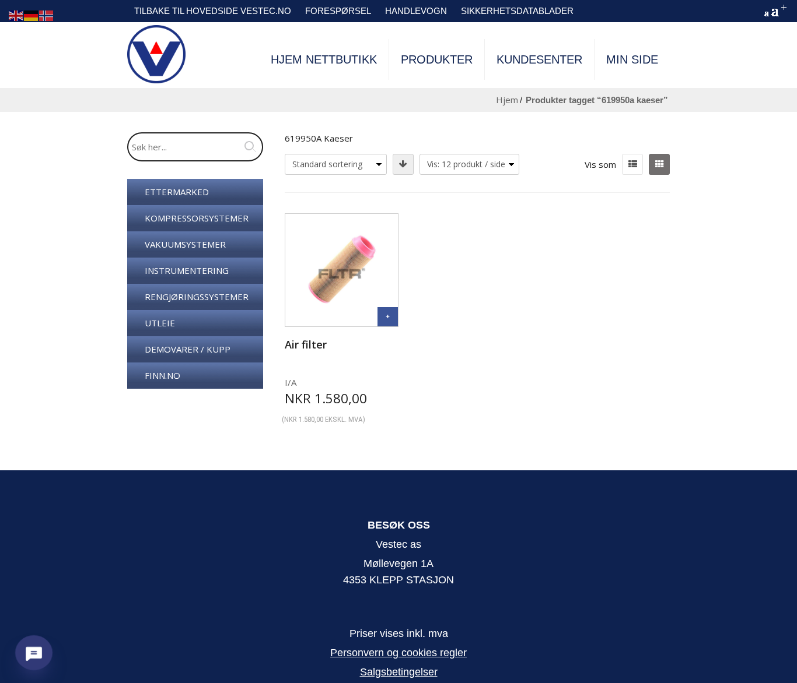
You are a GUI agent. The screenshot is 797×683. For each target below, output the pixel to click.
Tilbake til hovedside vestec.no (212, 11)
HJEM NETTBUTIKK (324, 59)
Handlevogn (416, 11)
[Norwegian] (46, 15)
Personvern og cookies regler (398, 653)
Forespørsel (338, 11)
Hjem (507, 99)
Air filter (306, 344)
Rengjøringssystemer (197, 296)
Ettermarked (177, 192)
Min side (632, 59)
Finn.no (162, 375)
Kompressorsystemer (197, 218)
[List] (632, 164)
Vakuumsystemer (185, 244)
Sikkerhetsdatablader (517, 11)
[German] (31, 15)
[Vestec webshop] (156, 54)
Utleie (160, 323)
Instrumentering (187, 270)
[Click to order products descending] (403, 164)
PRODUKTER (437, 59)
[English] (16, 15)
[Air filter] (387, 316)
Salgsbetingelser (399, 672)
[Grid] (659, 164)
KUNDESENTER (539, 59)
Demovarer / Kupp (187, 349)
